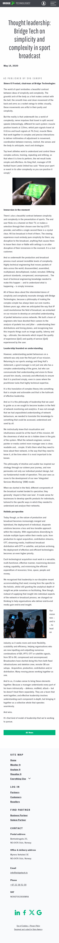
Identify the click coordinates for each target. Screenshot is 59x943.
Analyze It (15, 769)
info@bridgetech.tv (19, 872)
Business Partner (19, 815)
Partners (14, 792)
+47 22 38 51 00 (18, 884)
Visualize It (15, 774)
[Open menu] (53, 4)
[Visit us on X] (31, 912)
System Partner (18, 819)
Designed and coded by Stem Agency (28, 929)
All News (29, 732)
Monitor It (15, 764)
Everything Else (18, 778)
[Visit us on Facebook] (24, 912)
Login (44, 3)
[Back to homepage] (17, 3)
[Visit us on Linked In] (17, 912)
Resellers (15, 801)
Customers (15, 797)
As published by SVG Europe (23, 78)
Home (13, 760)
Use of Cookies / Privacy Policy (28, 926)
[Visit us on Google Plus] (39, 912)
